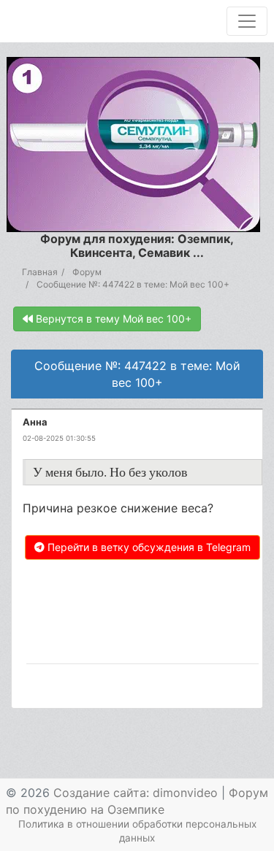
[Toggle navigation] (247, 21)
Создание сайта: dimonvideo (135, 792)
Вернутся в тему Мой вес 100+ (112, 318)
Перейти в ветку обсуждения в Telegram (148, 547)
